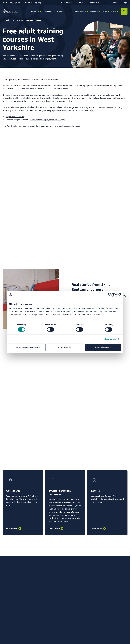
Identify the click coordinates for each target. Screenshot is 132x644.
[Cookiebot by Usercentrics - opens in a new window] (110, 295)
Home (5, 20)
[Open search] (124, 11)
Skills (11, 20)
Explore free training (15, 116)
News (115, 2)
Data (106, 2)
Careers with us (66, 2)
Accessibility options (12, 2)
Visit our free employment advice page (47, 119)
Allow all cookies (102, 347)
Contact (80, 2)
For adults (19, 20)
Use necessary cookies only (27, 347)
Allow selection (65, 347)
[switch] (50, 329)
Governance (94, 2)
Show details (110, 339)
